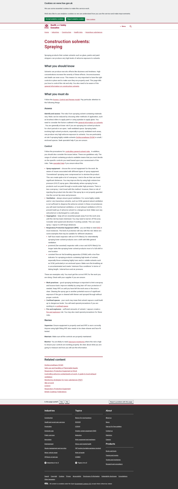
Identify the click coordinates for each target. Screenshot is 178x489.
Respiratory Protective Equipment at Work (60, 371)
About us (109, 418)
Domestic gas (49, 431)
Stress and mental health (83, 444)
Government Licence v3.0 (83, 484)
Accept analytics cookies (54, 19)
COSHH (47, 386)
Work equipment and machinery (85, 439)
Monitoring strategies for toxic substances (63, 380)
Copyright (54, 476)
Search (46, 476)
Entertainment (48, 444)
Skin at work (49, 383)
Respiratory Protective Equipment (57, 389)
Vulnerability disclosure (109, 476)
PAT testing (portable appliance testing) (88, 448)
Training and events (112, 455)
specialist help (58, 163)
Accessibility (77, 476)
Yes (61, 402)
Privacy (68, 476)
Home (46, 32)
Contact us (109, 431)
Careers (108, 439)
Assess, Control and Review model (66, 100)
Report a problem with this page (121, 402)
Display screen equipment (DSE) (85, 431)
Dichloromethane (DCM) (85, 137)
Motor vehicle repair (50, 453)
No (67, 402)
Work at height (79, 453)
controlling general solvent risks (77, 151)
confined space (62, 306)
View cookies (90, 19)
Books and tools (111, 451)
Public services (49, 435)
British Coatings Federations (55, 392)
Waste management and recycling (55, 448)
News (108, 422)
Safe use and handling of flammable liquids (61, 368)
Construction (66, 32)
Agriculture (47, 439)
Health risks (78, 32)
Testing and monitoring (113, 460)
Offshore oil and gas (51, 457)
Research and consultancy (114, 464)
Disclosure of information (91, 476)
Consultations (122, 476)
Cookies (61, 476)
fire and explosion (53, 312)
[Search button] (131, 26)
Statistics (109, 435)
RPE (98, 228)
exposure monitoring (77, 342)
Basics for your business (83, 418)
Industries (55, 32)
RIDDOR (78, 422)
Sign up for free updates (114, 426)
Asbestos (78, 435)
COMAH (77, 457)
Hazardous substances (93, 32)
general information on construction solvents (61, 86)
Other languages (49, 479)
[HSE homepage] (55, 26)
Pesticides (48, 426)
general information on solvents (90, 122)
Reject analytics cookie (75, 19)
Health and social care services (54, 422)
